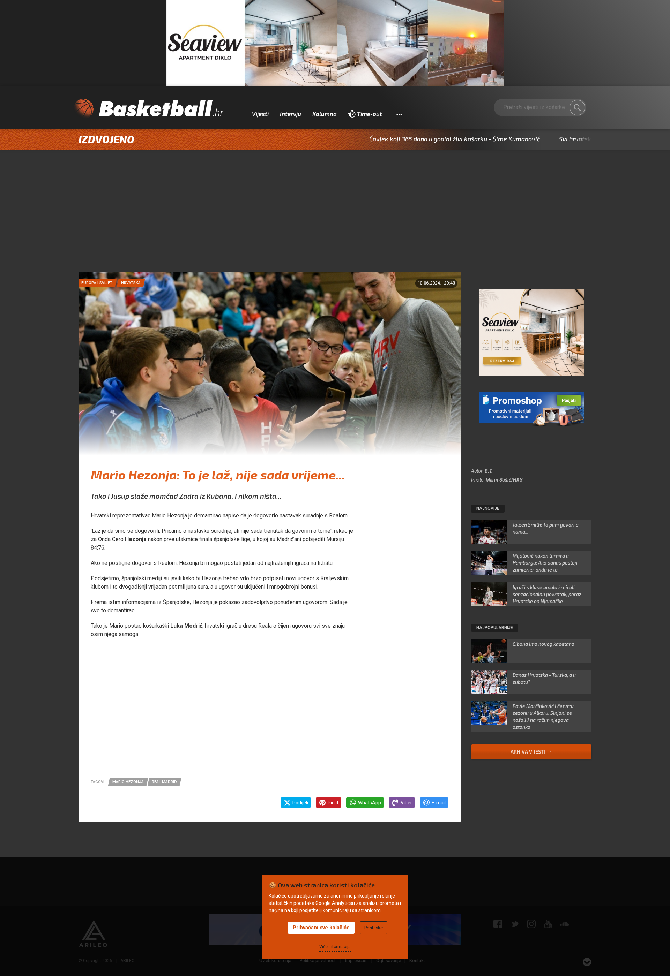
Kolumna (324, 113)
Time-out (369, 113)
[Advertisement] (335, 219)
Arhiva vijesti (528, 752)
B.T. (489, 471)
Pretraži (578, 108)
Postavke (373, 927)
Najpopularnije (494, 627)
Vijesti (260, 113)
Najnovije (487, 508)
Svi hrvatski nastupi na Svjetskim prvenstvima (583, 139)
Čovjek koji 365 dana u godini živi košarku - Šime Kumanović (412, 139)
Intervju (290, 113)
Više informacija (335, 946)
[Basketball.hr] (148, 109)
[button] (399, 114)
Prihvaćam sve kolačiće (321, 927)
